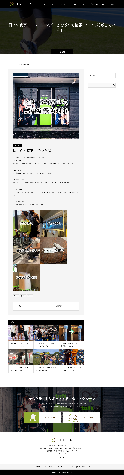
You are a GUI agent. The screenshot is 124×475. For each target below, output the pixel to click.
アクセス (111, 4)
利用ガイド (53, 4)
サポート (84, 4)
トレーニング (74, 4)
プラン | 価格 (94, 4)
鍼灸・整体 (63, 4)
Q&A (103, 4)
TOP (44, 4)
